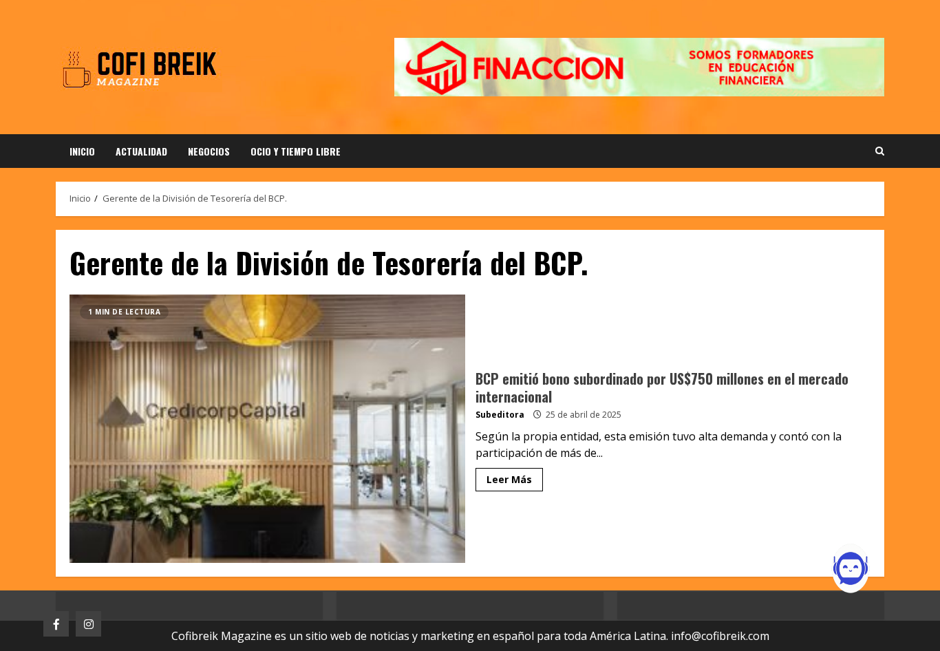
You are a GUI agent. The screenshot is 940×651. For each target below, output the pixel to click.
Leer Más (509, 479)
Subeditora (500, 414)
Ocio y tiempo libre (295, 151)
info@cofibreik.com (720, 635)
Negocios (209, 151)
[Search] (879, 151)
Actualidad (141, 151)
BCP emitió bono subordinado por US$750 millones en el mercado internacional (267, 429)
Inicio (82, 151)
